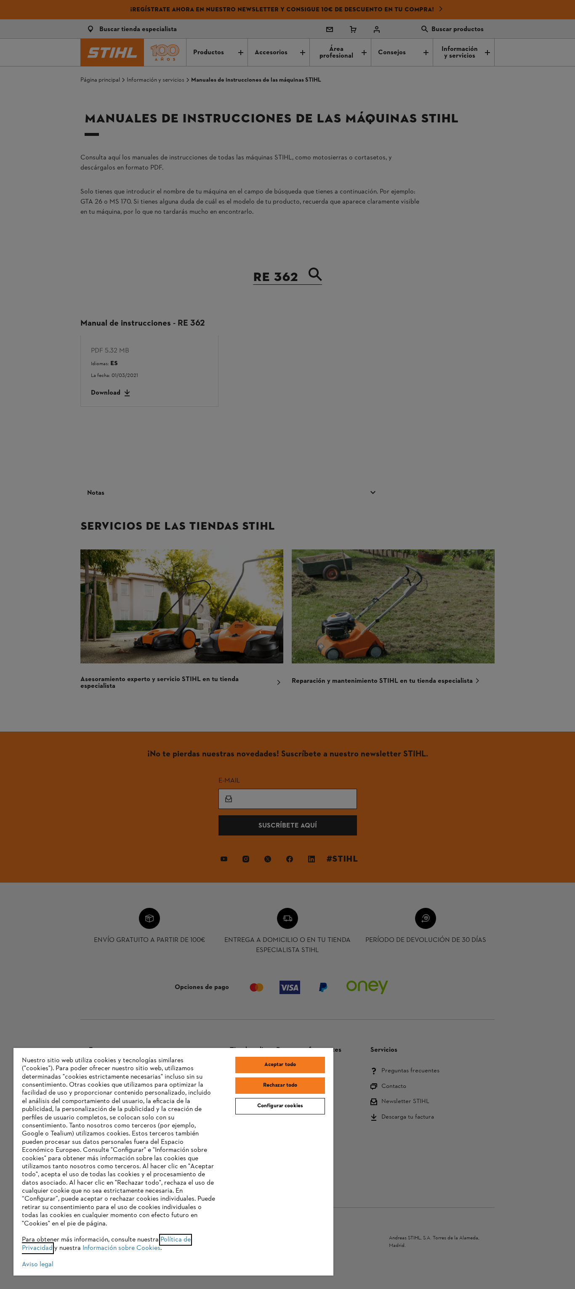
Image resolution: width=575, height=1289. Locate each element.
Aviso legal (37, 1264)
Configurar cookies (280, 1106)
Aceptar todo (280, 1065)
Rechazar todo (280, 1085)
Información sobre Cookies (121, 1248)
